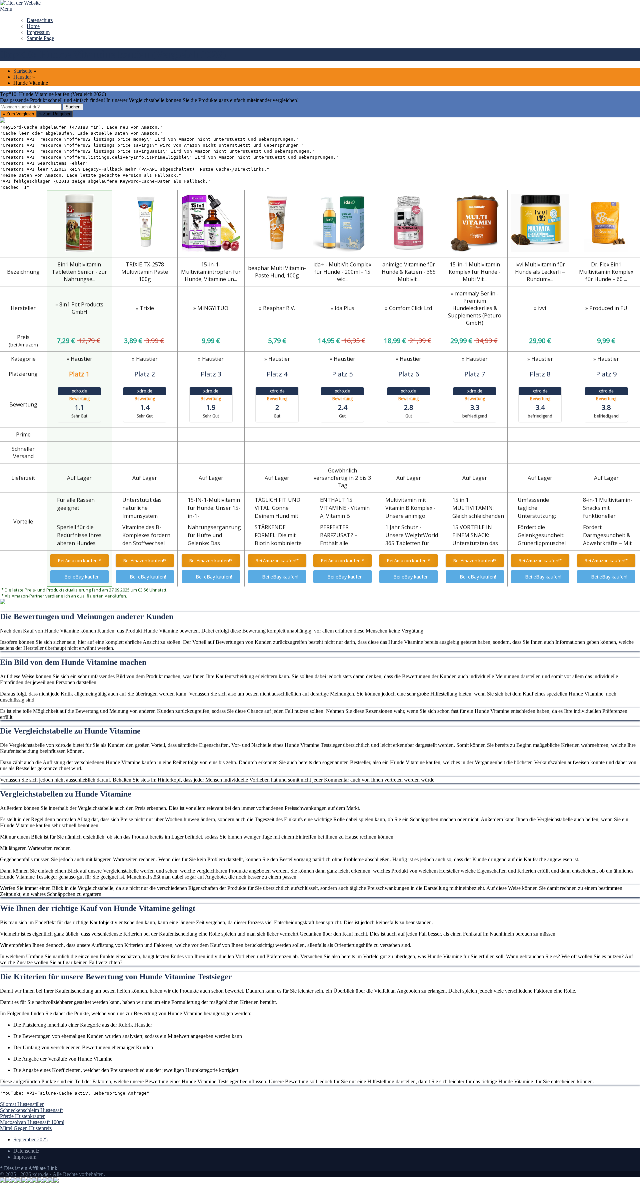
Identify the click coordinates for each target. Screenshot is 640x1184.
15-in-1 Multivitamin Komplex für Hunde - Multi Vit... (475, 272)
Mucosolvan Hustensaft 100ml (32, 1122)
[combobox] (31, 106)
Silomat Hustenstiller (22, 1104)
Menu (6, 9)
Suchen (73, 106)
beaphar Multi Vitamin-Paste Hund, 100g (277, 271)
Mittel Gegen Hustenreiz (26, 1128)
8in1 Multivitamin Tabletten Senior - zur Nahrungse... (79, 272)
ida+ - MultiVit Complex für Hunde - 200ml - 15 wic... (342, 272)
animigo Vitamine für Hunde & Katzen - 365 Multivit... (409, 272)
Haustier (22, 77)
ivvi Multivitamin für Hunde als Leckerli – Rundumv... (540, 272)
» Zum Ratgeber (54, 113)
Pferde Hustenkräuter (22, 1116)
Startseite (22, 71)
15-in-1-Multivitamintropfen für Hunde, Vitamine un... (211, 272)
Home (33, 26)
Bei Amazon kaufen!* (79, 560)
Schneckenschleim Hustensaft (31, 1110)
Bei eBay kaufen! (82, 576)
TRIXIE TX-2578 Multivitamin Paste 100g (144, 272)
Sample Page (40, 38)
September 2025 (30, 1139)
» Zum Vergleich (18, 113)
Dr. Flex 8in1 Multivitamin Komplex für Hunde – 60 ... (606, 272)
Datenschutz (40, 20)
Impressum (38, 32)
